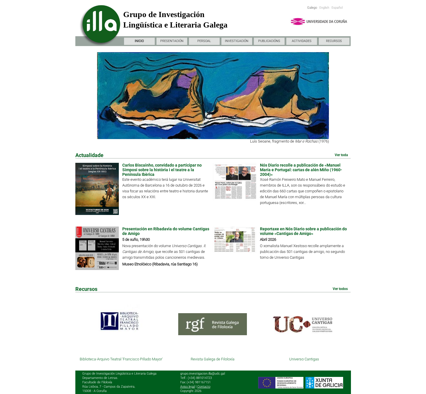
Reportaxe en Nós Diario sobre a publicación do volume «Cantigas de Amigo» (303, 231)
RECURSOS (334, 41)
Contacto (203, 386)
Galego (312, 8)
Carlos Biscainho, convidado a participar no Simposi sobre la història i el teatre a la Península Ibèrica (162, 170)
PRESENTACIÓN (171, 41)
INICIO (139, 41)
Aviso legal (187, 386)
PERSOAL (204, 41)
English (324, 8)
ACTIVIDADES (302, 41)
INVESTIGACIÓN (236, 41)
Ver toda (341, 155)
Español (337, 8)
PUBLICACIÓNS (269, 41)
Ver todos (340, 289)
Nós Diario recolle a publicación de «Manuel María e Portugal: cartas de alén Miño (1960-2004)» (301, 170)
